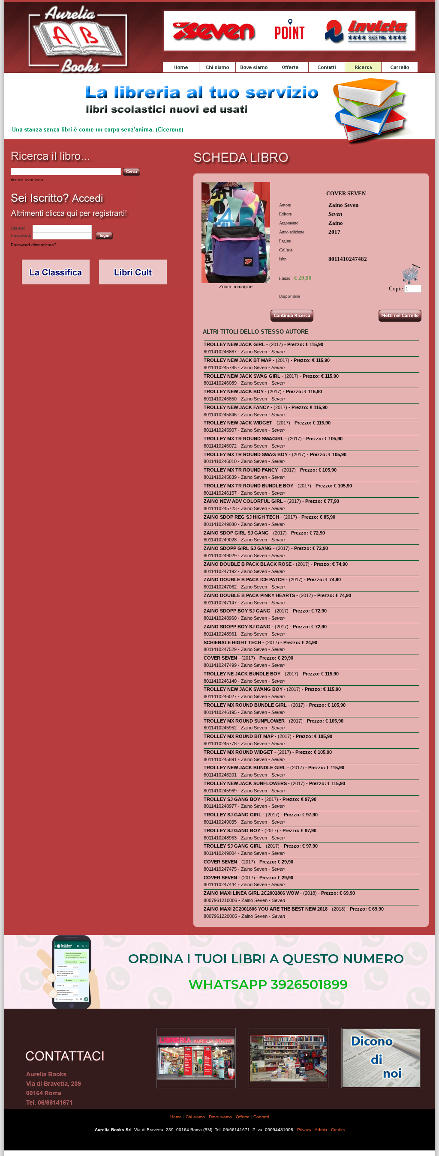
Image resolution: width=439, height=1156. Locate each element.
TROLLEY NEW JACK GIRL (234, 344)
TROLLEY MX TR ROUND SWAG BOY (246, 454)
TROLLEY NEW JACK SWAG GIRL (242, 376)
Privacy (304, 1129)
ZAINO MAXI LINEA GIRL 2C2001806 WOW (251, 893)
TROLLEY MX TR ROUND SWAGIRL (244, 438)
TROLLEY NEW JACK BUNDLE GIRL (245, 767)
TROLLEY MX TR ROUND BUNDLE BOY (248, 485)
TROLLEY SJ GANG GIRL (233, 814)
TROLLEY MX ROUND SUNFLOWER (244, 720)
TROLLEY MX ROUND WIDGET (238, 752)
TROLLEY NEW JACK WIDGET (238, 422)
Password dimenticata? (34, 244)
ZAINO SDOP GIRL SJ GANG (236, 532)
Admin (321, 1129)
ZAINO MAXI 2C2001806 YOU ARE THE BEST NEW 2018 (266, 908)
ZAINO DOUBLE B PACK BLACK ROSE (248, 564)
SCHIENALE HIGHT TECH (232, 642)
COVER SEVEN (220, 657)
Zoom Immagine (236, 286)
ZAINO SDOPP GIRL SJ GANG (238, 548)
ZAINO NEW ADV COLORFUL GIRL (243, 501)
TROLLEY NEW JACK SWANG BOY (243, 689)
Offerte (243, 1116)
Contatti (261, 1116)
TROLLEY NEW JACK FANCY (236, 407)
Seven (335, 214)
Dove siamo (220, 1116)
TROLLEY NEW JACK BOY (234, 391)
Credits (338, 1129)
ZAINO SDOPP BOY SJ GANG (237, 610)
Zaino (335, 223)
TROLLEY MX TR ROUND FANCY (241, 469)
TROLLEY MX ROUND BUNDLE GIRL (245, 705)
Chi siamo (195, 1116)
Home (176, 1116)
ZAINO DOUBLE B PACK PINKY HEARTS (249, 595)
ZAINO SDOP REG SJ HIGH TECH (241, 517)
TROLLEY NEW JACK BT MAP (237, 360)
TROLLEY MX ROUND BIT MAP (239, 736)
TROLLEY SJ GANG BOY (232, 799)
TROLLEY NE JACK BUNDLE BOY (242, 673)
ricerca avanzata (27, 179)
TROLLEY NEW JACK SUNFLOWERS (245, 783)
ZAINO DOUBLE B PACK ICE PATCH (244, 579)
